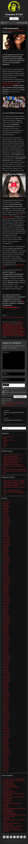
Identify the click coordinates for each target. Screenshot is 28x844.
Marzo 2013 (5, 726)
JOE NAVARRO (6, 802)
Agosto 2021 (6, 565)
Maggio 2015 (6, 687)
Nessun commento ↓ (7, 32)
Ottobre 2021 (6, 562)
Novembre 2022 (6, 541)
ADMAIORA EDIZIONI (8, 782)
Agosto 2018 (6, 625)
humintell (4, 331)
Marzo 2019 (5, 613)
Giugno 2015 (6, 685)
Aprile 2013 (5, 725)
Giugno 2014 (6, 703)
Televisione (5, 445)
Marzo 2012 (5, 746)
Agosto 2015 (6, 682)
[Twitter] (7, 837)
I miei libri (5, 441)
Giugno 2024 (6, 510)
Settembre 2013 (6, 718)
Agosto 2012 (6, 738)
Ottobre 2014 (6, 697)
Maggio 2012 (6, 743)
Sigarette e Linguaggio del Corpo (14, 490)
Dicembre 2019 (6, 598)
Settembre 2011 (6, 756)
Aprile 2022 (5, 552)
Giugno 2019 (6, 608)
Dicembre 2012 (6, 731)
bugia (10, 324)
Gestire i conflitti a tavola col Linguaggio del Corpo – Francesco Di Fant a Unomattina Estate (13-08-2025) (14, 471)
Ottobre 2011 (6, 754)
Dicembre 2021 (6, 559)
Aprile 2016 (5, 669)
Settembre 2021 (6, 564)
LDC (12, 331)
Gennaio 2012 (6, 749)
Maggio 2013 (6, 723)
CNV (13, 324)
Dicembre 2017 (6, 638)
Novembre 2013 (6, 715)
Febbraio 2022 (6, 556)
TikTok (24, 837)
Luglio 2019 (5, 607)
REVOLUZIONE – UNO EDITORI (10, 828)
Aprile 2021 (5, 572)
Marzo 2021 (5, 574)
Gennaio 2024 (6, 518)
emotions (16, 327)
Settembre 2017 (6, 643)
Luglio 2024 (5, 508)
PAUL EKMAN (6, 818)
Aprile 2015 (5, 689)
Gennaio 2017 (6, 654)
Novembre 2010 (6, 762)
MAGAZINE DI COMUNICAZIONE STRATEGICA (14, 808)
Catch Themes (18, 841)
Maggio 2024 (6, 511)
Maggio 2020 (6, 590)
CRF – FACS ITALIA (7, 790)
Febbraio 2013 (6, 728)
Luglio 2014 (5, 702)
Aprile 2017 (5, 649)
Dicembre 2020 (6, 579)
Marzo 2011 (5, 761)
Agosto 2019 (6, 605)
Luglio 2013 (5, 720)
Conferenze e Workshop (8, 440)
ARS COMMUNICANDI (8, 784)
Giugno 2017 (6, 646)
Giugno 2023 (6, 529)
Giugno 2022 (6, 549)
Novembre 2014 (6, 695)
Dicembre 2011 (6, 751)
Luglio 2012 (5, 739)
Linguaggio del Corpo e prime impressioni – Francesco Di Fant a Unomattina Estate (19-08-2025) (13, 466)
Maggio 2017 (6, 648)
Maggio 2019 (6, 610)
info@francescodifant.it (10, 307)
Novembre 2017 (6, 639)
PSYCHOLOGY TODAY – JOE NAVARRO (12, 826)
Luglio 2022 (5, 547)
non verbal (13, 334)
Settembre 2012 (6, 736)
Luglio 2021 (5, 567)
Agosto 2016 (6, 662)
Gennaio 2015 (6, 693)
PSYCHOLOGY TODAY (8, 825)
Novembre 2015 (6, 677)
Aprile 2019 (5, 611)
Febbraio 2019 (6, 615)
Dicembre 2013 (6, 713)
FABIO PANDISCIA (7, 795)
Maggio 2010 (6, 769)
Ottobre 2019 (6, 602)
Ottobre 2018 (6, 621)
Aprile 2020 (5, 592)
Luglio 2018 (5, 626)
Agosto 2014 (6, 700)
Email (5, 379)
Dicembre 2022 (6, 539)
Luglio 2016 (5, 664)
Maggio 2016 (6, 667)
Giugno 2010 (6, 767)
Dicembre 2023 (6, 520)
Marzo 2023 (5, 534)
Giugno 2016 (6, 666)
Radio (4, 443)
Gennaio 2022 (6, 557)
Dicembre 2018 (6, 618)
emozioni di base (6, 328)
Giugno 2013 (6, 721)
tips (3, 335)
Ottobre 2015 (6, 679)
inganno (8, 331)
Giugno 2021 (6, 569)
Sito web (5, 385)
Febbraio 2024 (6, 516)
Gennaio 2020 (6, 597)
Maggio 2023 (6, 531)
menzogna (12, 333)
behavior (23, 323)
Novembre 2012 (6, 733)
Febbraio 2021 (6, 575)
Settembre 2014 (6, 698)
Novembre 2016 (6, 657)
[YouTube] (14, 837)
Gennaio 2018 (6, 636)
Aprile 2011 (5, 759)
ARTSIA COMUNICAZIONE (9, 785)
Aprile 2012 (5, 744)
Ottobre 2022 (6, 542)
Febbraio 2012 (6, 748)
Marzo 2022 (5, 554)
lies (18, 331)
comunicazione (5, 326)
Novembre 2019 (6, 600)
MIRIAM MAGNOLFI (7, 810)
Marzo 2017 (5, 651)
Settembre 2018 (6, 623)
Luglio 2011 (5, 758)
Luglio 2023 (5, 528)
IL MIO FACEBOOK (7, 798)
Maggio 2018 (6, 630)
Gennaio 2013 (6, 730)
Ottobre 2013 (6, 716)
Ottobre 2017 (6, 641)
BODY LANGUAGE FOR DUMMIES (11, 787)
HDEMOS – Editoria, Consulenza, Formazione (13, 797)
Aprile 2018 (5, 631)
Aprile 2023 (5, 533)
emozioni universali (14, 328)
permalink (21, 335)
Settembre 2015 (6, 680)
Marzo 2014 (5, 708)
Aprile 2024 (5, 513)
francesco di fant (18, 330)
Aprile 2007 (5, 771)
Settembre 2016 (6, 661)
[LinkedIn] (11, 837)
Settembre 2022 (6, 544)
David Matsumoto (10, 327)
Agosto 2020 (6, 585)
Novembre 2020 (6, 580)
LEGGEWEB (6, 805)
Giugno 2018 (6, 628)
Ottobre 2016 (6, 659)
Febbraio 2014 (6, 710)
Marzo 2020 (5, 593)
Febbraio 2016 (6, 672)
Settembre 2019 (6, 603)
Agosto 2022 (6, 546)
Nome (5, 373)
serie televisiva (12, 216)
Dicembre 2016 (6, 656)
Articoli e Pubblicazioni (8, 437)
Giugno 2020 (6, 588)
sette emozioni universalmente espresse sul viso (11, 84)
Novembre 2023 (6, 521)
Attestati (5, 438)
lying (8, 333)
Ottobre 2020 (6, 582)
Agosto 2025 (6, 503)
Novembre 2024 (6, 506)
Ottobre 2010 (6, 764)
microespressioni (18, 333)
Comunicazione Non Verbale (15, 326)
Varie (10, 323)
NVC (17, 334)
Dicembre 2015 (6, 675)
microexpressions (6, 334)
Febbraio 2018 (6, 634)
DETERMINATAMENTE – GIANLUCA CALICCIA (14, 793)
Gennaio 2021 (6, 577)
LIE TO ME (5, 807)
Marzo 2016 (5, 670)
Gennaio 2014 (6, 712)
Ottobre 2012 (6, 735)
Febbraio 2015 (6, 692)
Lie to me (15, 331)
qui (23, 301)
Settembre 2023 (6, 524)
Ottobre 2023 (6, 523)
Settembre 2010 (6, 766)
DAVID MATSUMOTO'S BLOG (10, 792)
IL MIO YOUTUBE (7, 800)
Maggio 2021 (6, 570)
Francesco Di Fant (14, 14)
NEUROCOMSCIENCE (8, 811)
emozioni (21, 327)
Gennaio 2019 (6, 616)
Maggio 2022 (6, 551)
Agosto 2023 (6, 526)
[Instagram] (17, 837)
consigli (4, 327)
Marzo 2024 (5, 515)
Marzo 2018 (5, 633)
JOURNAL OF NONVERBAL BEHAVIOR (12, 803)
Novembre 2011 (6, 753)
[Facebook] (4, 837)
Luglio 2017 (5, 644)
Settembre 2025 (6, 501)
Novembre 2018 (6, 620)
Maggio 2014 (6, 705)
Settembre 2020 (6, 584)
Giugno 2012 (6, 741)
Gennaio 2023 (6, 538)
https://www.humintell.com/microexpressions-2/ (13, 317)
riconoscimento (22, 334)
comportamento (18, 324)
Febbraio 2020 (6, 595)
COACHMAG (6, 788)
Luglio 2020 (5, 587)
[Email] (21, 837)
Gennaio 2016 (6, 674)
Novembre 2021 (6, 561)
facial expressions (10, 330)
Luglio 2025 (5, 505)
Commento (6, 352)
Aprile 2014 (5, 707)
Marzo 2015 (5, 690)
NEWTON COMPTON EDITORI (10, 813)
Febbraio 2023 (6, 536)
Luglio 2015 (5, 684)
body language (5, 324)
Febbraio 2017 (6, 652)
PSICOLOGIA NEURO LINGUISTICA (11, 823)
